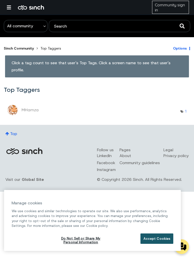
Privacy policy (176, 155)
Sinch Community (31, 7)
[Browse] (11, 7)
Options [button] (180, 48)
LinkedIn (104, 155)
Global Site (33, 179)
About (125, 155)
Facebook (106, 162)
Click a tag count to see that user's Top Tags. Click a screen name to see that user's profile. (91, 66)
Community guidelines (139, 162)
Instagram (106, 169)
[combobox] (119, 26)
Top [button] (13, 133)
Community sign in (170, 7)
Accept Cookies (157, 238)
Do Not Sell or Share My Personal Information (81, 240)
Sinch (24, 151)
